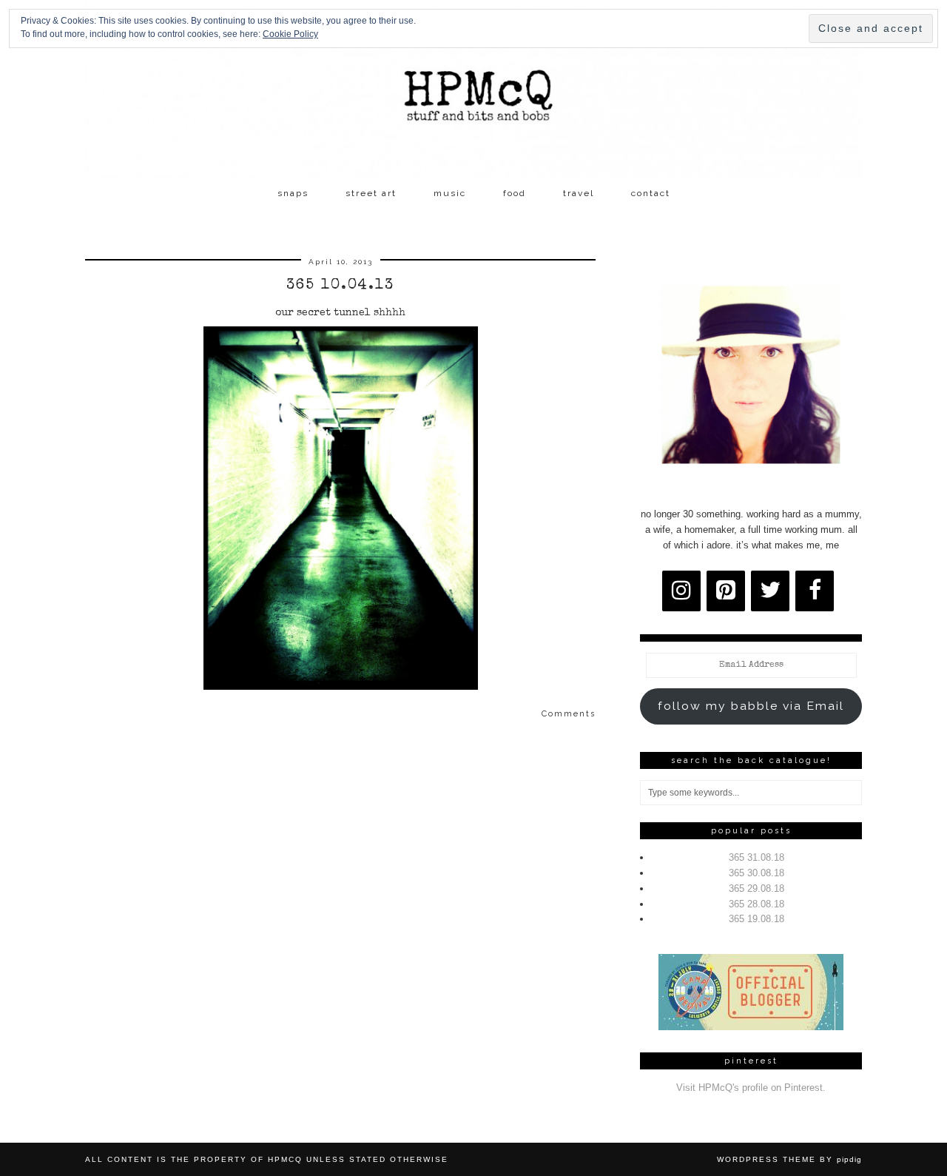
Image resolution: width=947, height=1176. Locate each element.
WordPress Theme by (789, 1159)
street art (371, 193)
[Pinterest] (726, 591)
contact (650, 193)
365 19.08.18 (756, 918)
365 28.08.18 (756, 904)
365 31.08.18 (756, 857)
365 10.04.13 (340, 285)
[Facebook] (814, 591)
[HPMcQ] (473, 89)
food (514, 193)
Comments (569, 714)
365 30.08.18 (756, 872)
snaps (293, 193)
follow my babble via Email (751, 706)
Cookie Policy (290, 34)
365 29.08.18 (756, 888)
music (450, 193)
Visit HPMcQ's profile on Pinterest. (751, 1087)
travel (578, 193)
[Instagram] (681, 591)
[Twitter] (770, 591)
